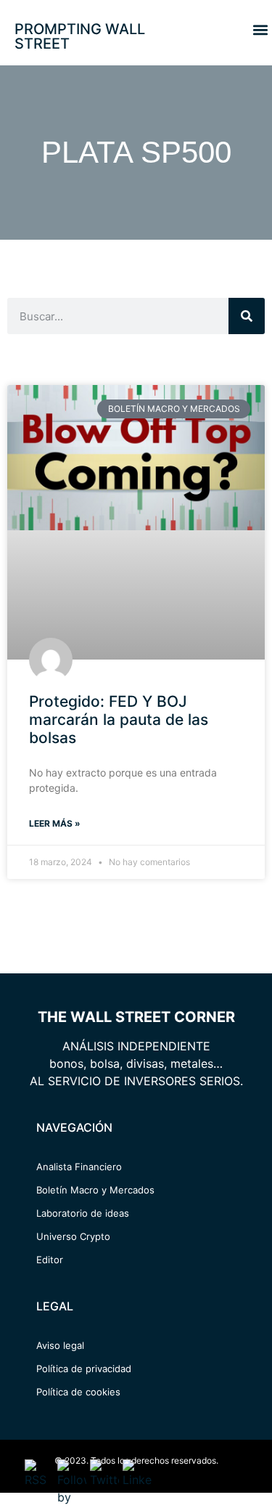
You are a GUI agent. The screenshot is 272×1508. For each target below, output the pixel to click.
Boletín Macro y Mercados (95, 1190)
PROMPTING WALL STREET (80, 36)
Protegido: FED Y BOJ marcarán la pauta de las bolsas (118, 719)
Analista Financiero (79, 1166)
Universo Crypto (73, 1236)
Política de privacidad (83, 1368)
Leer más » (55, 823)
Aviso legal (60, 1345)
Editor (49, 1259)
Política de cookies (78, 1392)
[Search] (246, 316)
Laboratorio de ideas (82, 1213)
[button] (260, 29)
